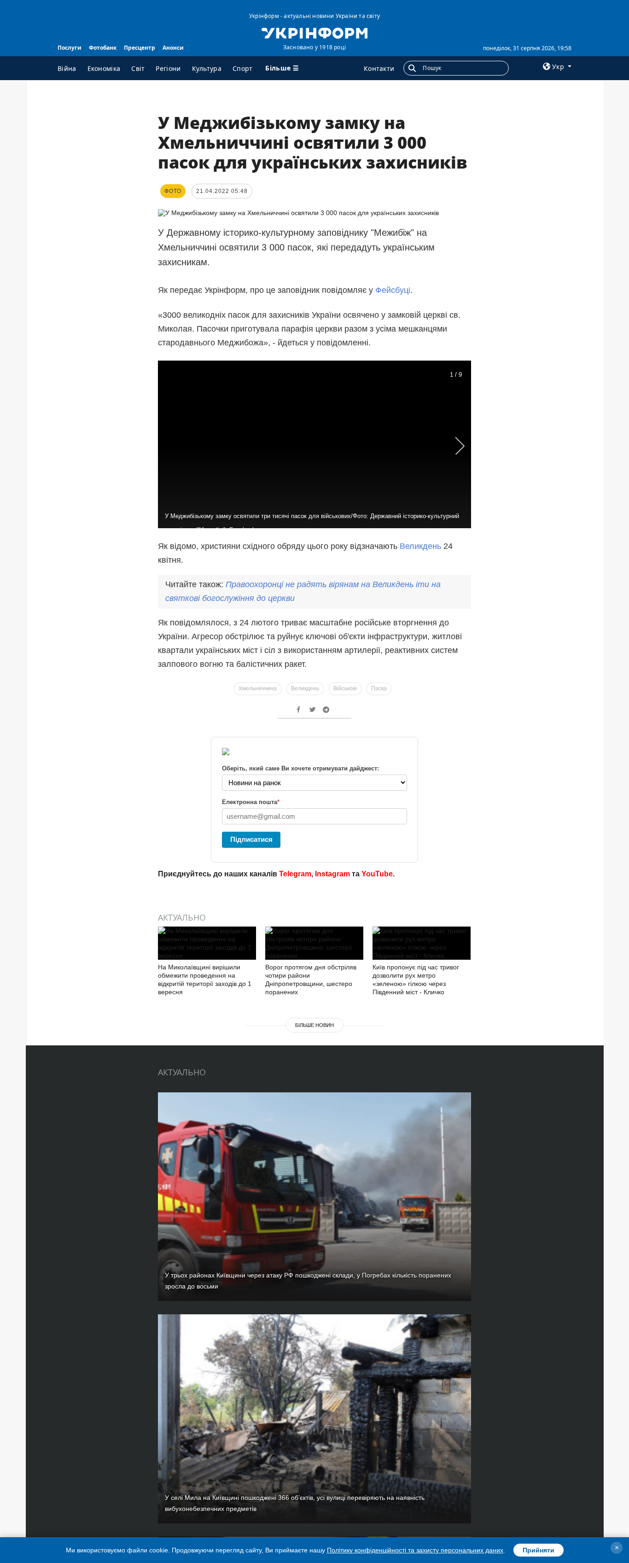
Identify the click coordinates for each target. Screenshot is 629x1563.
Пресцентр (139, 48)
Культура (206, 68)
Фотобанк (102, 48)
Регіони (168, 68)
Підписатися (251, 839)
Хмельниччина (258, 688)
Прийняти (538, 1550)
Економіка (104, 68)
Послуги (70, 48)
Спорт (243, 68)
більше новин (314, 1025)
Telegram (295, 874)
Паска (379, 688)
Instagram (332, 874)
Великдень (420, 546)
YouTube (377, 874)
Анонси (173, 48)
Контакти (379, 68)
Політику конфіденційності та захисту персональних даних (415, 1550)
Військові (345, 688)
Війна (67, 68)
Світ (138, 68)
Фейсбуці (392, 290)
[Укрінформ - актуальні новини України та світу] (314, 32)
